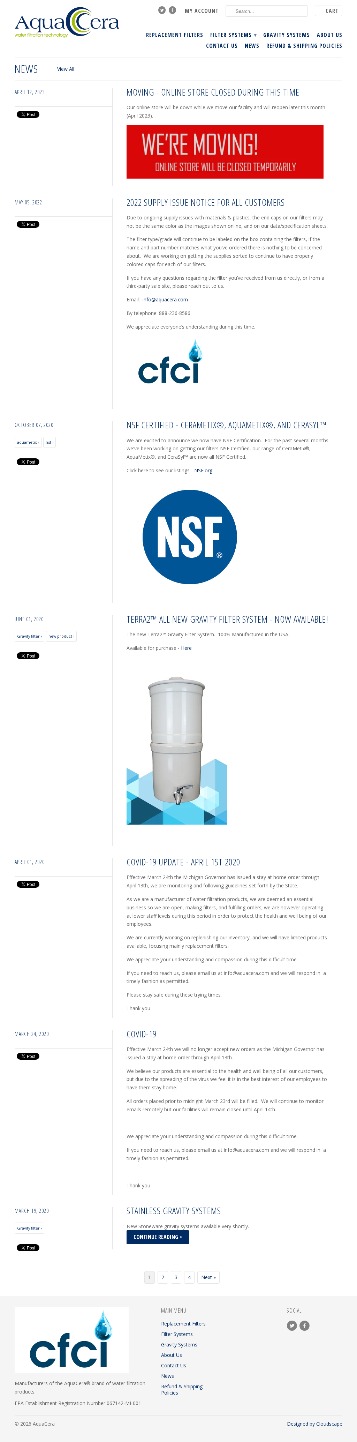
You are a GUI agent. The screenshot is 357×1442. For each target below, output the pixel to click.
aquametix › (28, 442)
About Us (329, 35)
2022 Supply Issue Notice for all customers (206, 202)
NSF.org (203, 470)
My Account (202, 11)
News (252, 46)
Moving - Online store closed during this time (213, 92)
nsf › (49, 442)
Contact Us (222, 46)
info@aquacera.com (165, 299)
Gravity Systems (286, 35)
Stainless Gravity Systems (174, 1210)
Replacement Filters (174, 35)
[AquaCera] (67, 22)
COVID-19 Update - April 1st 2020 (183, 862)
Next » (208, 1277)
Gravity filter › (29, 636)
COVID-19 (142, 1034)
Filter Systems (233, 35)
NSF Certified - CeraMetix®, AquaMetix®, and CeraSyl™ (227, 425)
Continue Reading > (158, 1237)
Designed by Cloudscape (314, 1423)
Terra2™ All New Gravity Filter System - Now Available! (227, 619)
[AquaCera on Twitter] (162, 11)
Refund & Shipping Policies (304, 46)
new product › (61, 636)
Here (186, 648)
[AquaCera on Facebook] (173, 11)
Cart (332, 11)
